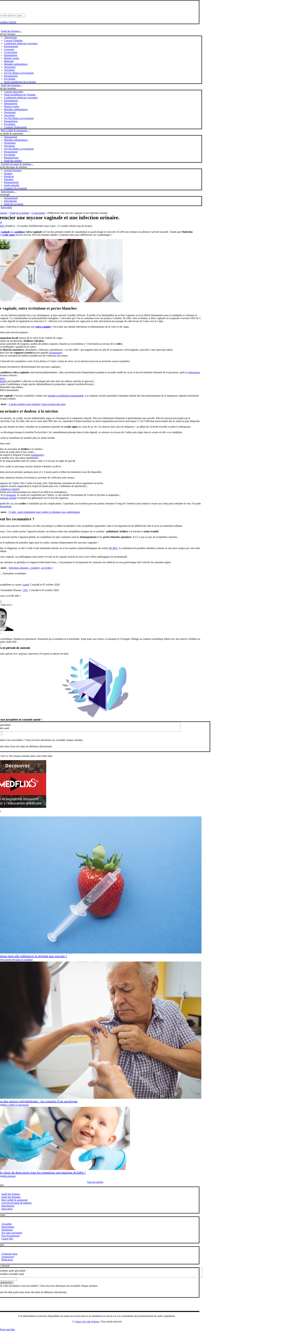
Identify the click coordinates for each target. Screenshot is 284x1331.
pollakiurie (37, 455)
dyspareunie (55, 352)
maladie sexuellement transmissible (66, 395)
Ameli (26, 584)
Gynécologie (38, 213)
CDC (25, 590)
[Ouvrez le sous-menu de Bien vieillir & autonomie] (28, 131)
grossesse (11, 495)
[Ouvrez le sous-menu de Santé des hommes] (21, 86)
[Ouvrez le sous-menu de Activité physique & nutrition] (32, 164)
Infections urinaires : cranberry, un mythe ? (31, 567)
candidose (19, 231)
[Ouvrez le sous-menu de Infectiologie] (15, 192)
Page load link (7, 1329)
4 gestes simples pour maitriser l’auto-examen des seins (37, 404)
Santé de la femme (19, 213)
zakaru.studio (107, 1327)
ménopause (194, 372)
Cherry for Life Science (87, 1321)
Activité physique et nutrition (18, 959)
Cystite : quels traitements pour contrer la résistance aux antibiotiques (44, 512)
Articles (12, 22)
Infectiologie (9, 1176)
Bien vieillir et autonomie (16, 1105)
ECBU (113, 548)
